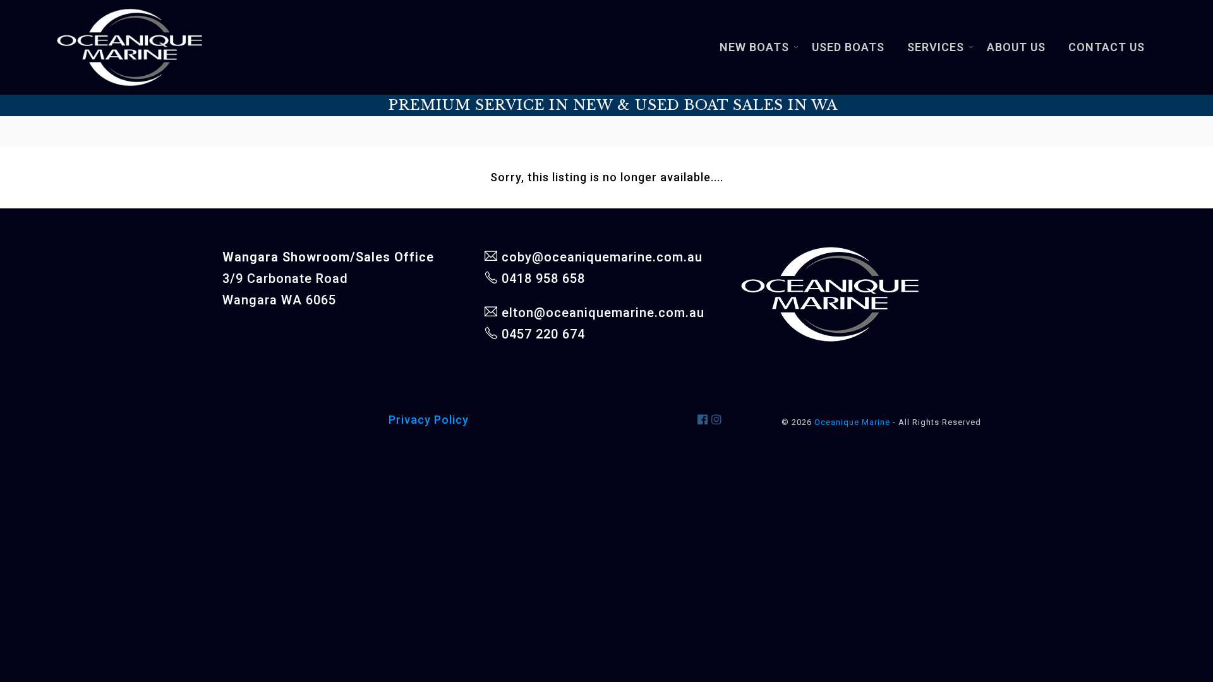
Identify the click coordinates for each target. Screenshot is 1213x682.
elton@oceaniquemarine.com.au (603, 312)
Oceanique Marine (852, 422)
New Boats (754, 47)
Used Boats (848, 47)
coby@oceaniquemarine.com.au (602, 257)
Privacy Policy (429, 419)
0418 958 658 (543, 278)
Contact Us (1106, 47)
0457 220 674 (543, 334)
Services (935, 47)
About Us (1016, 47)
